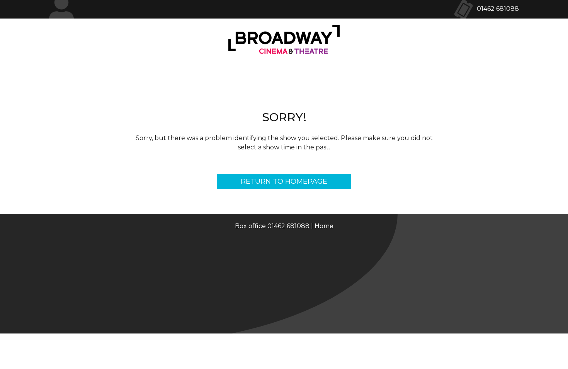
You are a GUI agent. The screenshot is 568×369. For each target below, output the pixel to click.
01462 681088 (498, 8)
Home (324, 226)
